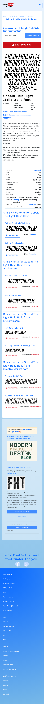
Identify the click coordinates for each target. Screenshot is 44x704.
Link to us (6, 579)
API (4, 635)
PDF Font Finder (8, 601)
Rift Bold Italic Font (13, 295)
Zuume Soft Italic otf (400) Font (19, 396)
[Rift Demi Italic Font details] (21, 332)
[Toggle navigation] (39, 5)
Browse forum (22, 516)
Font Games (7, 610)
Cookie (5, 685)
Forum (5, 647)
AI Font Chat (7, 588)
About (5, 690)
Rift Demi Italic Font (14, 328)
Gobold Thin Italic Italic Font (17, 223)
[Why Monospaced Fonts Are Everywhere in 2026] (22, 451)
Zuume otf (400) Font (14, 376)
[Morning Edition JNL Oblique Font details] (21, 350)
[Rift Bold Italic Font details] (21, 301)
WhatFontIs (8, 17)
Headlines (32, 205)
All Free (30, 17)
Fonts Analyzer (8, 597)
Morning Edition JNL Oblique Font (19, 346)
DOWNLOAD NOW (23, 45)
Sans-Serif (37, 170)
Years (5, 660)
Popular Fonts (8, 665)
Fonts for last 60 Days (11, 651)
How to (5, 622)
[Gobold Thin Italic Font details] (21, 248)
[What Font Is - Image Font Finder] (8, 5)
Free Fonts (7, 631)
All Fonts (20, 17)
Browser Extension (9, 583)
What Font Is (7, 574)
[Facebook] (17, 564)
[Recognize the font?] (22, 483)
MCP (4, 640)
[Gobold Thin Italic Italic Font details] (21, 228)
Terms (5, 681)
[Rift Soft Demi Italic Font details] (21, 281)
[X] (26, 564)
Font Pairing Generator (11, 606)
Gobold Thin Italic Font (15, 243)
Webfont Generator (22, 527)
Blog (4, 592)
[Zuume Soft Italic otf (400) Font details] (21, 401)
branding (16, 200)
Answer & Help (10, 473)
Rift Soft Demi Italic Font (16, 276)
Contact (6, 694)
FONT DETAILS (13, 235)
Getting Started (8, 626)
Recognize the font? (21, 512)
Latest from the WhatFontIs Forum (19, 467)
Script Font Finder (9, 669)
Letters (5, 656)
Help (4, 617)
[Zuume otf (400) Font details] (21, 381)
